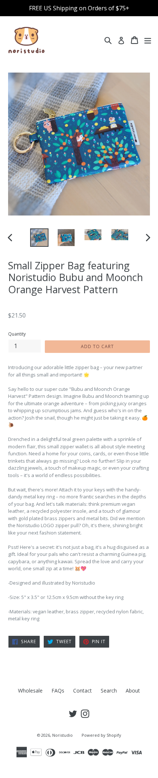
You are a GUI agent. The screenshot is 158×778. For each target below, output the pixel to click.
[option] (39, 238)
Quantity (17, 334)
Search (109, 690)
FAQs (57, 690)
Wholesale (30, 690)
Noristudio (62, 735)
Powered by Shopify (101, 735)
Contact (82, 690)
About (133, 690)
